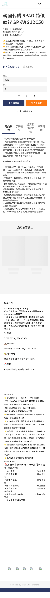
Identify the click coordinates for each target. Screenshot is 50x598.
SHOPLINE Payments (31, 584)
